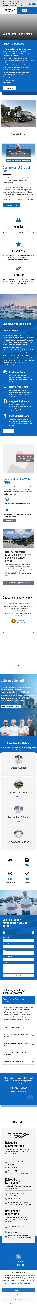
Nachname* (6, 937)
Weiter (18, 975)
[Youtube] (35, 4)
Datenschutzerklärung (15, 1303)
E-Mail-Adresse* (7, 956)
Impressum (24, 1303)
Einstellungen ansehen (18, 1300)
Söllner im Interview (18, 1261)
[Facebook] (30, 4)
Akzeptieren (18, 1290)
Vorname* (6, 943)
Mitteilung (6, 963)
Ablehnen (19, 1295)
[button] (34, 1272)
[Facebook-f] (14, 1265)
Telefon (5, 950)
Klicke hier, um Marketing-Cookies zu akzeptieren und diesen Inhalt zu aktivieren (18, 153)
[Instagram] (33, 4)
